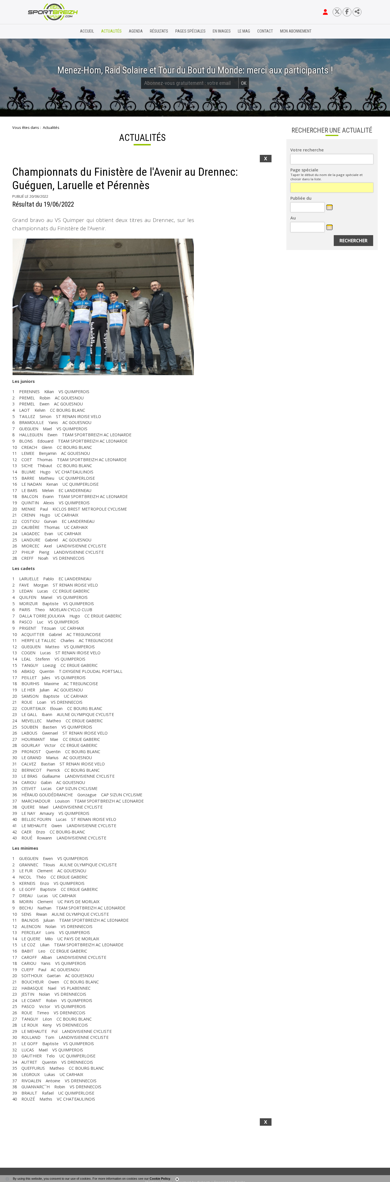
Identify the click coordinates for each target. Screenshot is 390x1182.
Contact (265, 31)
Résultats (159, 31)
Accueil (87, 31)
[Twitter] (337, 12)
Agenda (136, 31)
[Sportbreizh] (41, 31)
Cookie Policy (160, 1178)
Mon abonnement (295, 31)
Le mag (244, 31)
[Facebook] (347, 12)
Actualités (111, 31)
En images (222, 31)
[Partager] (357, 12)
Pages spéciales (190, 31)
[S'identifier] (325, 12)
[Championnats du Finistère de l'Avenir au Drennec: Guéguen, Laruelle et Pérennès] (103, 306)
